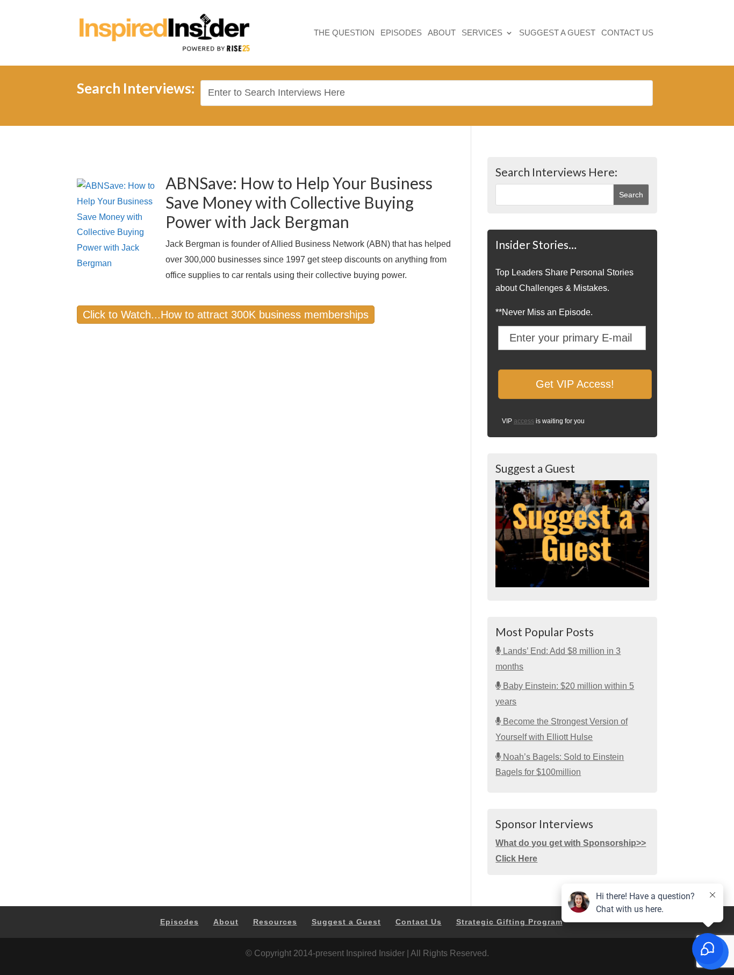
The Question (344, 33)
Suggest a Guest (557, 33)
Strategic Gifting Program (509, 921)
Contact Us (627, 33)
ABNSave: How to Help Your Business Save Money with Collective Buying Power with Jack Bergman (299, 202)
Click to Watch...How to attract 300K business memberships (226, 315)
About (442, 33)
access (524, 421)
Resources (275, 921)
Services (482, 33)
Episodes (401, 33)
